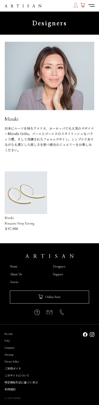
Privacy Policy (12, 361)
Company (10, 347)
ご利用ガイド (13, 368)
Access (14, 282)
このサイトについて (17, 375)
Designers (59, 266)
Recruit (9, 333)
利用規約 (10, 389)
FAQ (7, 340)
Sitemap (9, 354)
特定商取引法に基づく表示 (21, 382)
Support (58, 274)
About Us (16, 274)
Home (13, 266)
